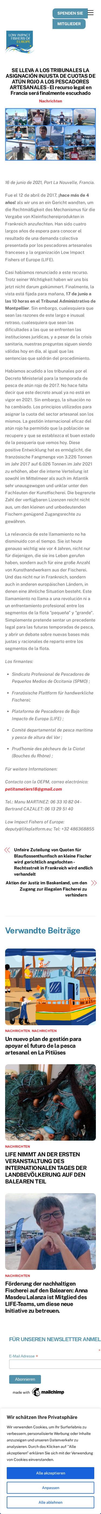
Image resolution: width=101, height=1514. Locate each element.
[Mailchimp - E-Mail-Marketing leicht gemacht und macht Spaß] (38, 1395)
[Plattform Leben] (20, 51)
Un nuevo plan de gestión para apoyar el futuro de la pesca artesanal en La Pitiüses (43, 1046)
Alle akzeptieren (50, 1473)
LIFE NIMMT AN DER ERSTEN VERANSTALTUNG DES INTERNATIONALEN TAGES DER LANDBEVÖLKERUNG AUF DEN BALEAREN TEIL (45, 1168)
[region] (50, 1461)
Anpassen (50, 1488)
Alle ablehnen (50, 1502)
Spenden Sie (70, 13)
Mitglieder (69, 23)
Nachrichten (50, 101)
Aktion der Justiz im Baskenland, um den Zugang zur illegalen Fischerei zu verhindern (46, 889)
